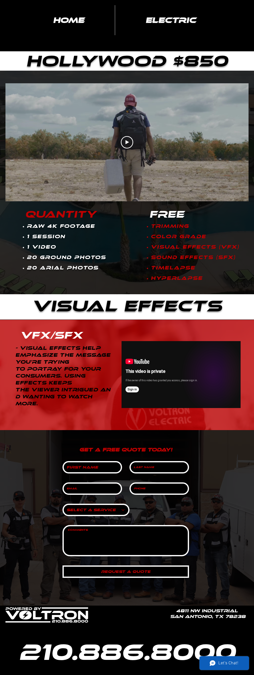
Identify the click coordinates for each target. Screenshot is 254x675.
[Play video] (127, 142)
